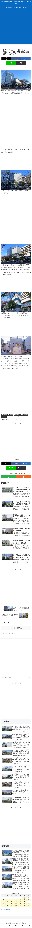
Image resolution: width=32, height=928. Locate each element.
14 (20, 902)
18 (7, 903)
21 (20, 903)
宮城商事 (5, 419)
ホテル (4, 417)
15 (24, 902)
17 (3, 903)
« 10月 (3, 909)
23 (28, 903)
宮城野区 (5, 414)
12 (11, 902)
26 (11, 905)
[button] (21, 63)
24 (3, 905)
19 (11, 903)
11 (7, 902)
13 (16, 902)
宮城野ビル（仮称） (14, 419)
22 (24, 903)
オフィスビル (25, 414)
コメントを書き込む (16, 628)
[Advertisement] (16, 28)
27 (16, 905)
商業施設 (17, 414)
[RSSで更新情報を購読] (23, 476)
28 (20, 905)
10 (3, 902)
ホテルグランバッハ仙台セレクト (16, 417)
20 (16, 903)
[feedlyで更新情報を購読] (8, 476)
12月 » (8, 909)
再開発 (11, 414)
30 (28, 905)
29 (24, 905)
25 (7, 905)
